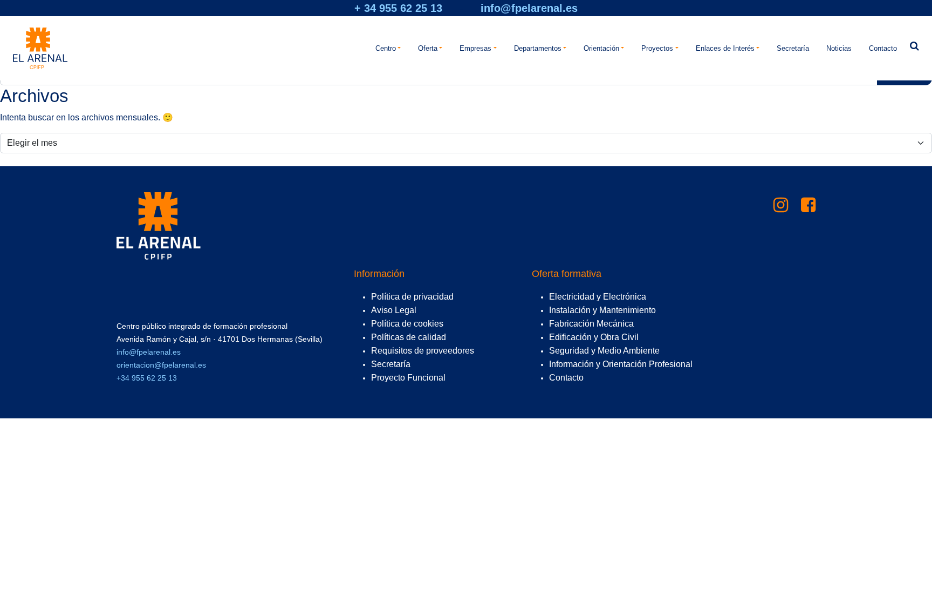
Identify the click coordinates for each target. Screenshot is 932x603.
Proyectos (657, 48)
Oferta (427, 48)
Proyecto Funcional (408, 377)
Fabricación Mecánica (591, 323)
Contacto (883, 48)
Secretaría (793, 48)
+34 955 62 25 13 (146, 378)
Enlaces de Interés (725, 48)
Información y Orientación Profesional (621, 364)
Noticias (839, 48)
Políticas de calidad (408, 337)
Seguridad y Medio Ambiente (604, 350)
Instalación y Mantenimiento (602, 310)
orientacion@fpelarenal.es (161, 365)
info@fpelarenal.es (529, 8)
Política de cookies (407, 323)
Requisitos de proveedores (422, 350)
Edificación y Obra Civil (594, 337)
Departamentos (537, 48)
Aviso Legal (393, 310)
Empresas (475, 48)
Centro (385, 48)
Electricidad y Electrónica (597, 296)
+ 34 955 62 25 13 (398, 8)
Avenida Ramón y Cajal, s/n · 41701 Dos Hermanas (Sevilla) (219, 339)
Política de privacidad (412, 296)
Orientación (601, 48)
